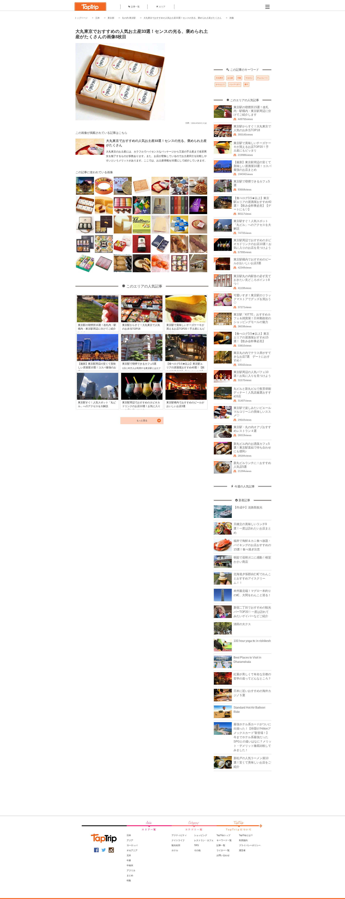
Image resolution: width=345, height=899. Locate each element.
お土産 (230, 78)
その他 (197, 850)
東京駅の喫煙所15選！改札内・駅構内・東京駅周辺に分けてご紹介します (252, 111)
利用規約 (243, 840)
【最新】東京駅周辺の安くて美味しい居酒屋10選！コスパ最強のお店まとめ (252, 166)
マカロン (249, 78)
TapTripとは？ (246, 835)
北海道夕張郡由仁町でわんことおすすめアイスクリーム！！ (252, 578)
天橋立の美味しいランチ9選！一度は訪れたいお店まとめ (252, 528)
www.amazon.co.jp (199, 123)
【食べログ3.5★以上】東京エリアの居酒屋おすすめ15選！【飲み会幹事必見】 (251, 337)
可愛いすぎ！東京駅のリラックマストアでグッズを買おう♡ (252, 299)
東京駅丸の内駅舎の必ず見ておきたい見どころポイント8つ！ (252, 280)
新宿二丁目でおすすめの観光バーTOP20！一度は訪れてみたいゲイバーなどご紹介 (252, 612)
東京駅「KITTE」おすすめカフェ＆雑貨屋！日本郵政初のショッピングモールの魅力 (252, 318)
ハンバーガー (234, 84)
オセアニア (132, 850)
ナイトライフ (178, 840)
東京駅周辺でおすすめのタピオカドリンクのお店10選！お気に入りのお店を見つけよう (252, 244)
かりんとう (220, 84)
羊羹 (239, 78)
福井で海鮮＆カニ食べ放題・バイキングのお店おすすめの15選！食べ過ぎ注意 (252, 545)
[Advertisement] (242, 45)
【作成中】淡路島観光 (248, 507)
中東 (129, 860)
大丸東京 (219, 78)
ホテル (175, 850)
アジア (130, 840)
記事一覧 (135, 6)
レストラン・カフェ (203, 840)
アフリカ (131, 870)
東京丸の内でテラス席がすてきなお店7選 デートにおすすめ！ (252, 356)
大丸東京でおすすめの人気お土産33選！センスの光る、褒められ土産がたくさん (183, 18)
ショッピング (200, 835)
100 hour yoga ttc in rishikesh (252, 640)
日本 (97, 18)
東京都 (111, 18)
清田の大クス (242, 624)
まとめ (130, 875)
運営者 (242, 850)
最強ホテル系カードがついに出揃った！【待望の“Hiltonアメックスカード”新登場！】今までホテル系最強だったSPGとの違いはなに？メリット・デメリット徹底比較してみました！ (252, 737)
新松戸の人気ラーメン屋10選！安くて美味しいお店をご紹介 (252, 762)
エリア (162, 6)
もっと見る (142, 420)
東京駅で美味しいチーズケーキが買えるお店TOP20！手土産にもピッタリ (252, 146)
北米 (129, 855)
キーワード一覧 (224, 840)
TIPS (196, 845)
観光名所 (176, 845)
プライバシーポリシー (250, 845)
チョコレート (262, 78)
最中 (246, 84)
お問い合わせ (223, 855)
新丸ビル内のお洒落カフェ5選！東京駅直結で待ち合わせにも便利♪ (252, 447)
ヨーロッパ (132, 845)
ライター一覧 (223, 850)
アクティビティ (179, 835)
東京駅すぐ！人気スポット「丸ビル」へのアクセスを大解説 (252, 225)
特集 (129, 880)
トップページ (81, 18)
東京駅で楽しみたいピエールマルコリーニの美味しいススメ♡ (252, 411)
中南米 (130, 865)
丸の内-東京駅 (129, 18)
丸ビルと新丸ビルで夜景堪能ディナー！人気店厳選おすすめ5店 (252, 392)
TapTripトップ (223, 835)
